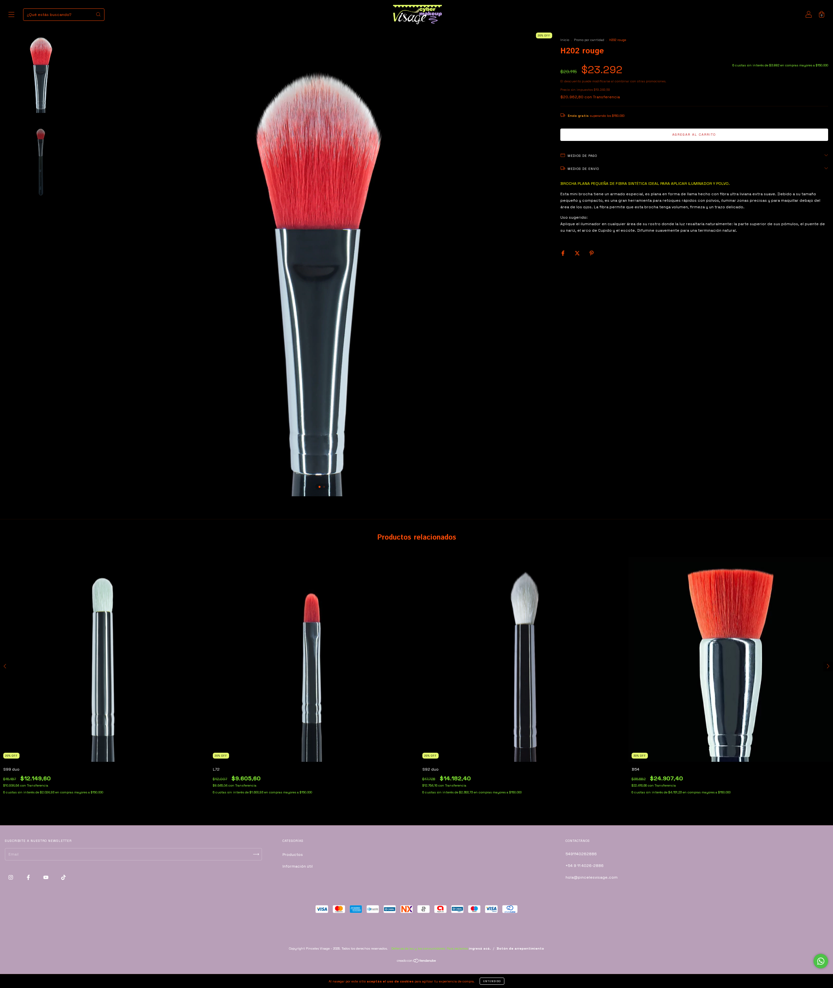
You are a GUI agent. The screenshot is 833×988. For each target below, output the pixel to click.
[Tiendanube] (416, 961)
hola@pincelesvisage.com (592, 877)
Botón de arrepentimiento (520, 948)
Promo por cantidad (589, 40)
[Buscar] (98, 14)
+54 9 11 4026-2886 (585, 865)
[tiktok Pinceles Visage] (63, 877)
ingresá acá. (480, 948)
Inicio (564, 40)
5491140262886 (581, 854)
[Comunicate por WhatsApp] (820, 961)
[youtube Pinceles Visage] (46, 877)
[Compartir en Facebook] (563, 253)
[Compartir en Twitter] (578, 253)
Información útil (297, 866)
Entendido (492, 981)
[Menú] (11, 15)
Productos (292, 854)
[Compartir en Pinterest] (591, 253)
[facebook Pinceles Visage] (28, 877)
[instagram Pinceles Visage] (11, 877)
